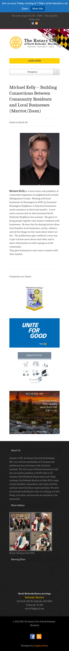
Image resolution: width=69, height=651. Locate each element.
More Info (37, 8)
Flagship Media (41, 645)
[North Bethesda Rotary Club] (34, 43)
